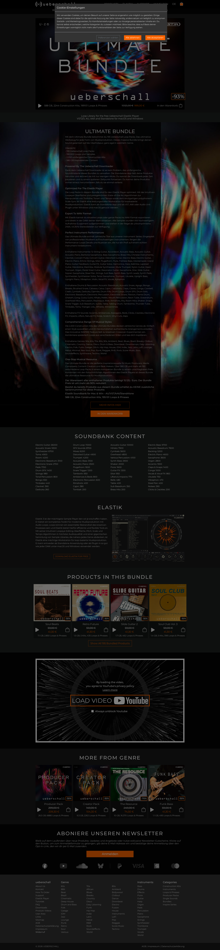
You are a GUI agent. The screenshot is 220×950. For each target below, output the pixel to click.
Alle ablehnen (133, 37)
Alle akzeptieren (155, 37)
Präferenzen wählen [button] (108, 37)
